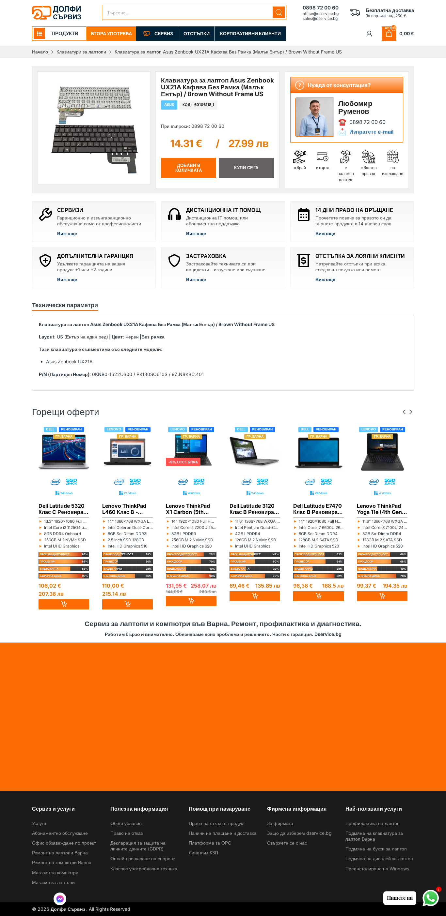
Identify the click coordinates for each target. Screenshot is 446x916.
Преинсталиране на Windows (377, 868)
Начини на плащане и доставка (222, 833)
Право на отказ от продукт (217, 823)
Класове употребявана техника (143, 868)
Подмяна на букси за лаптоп (376, 848)
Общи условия (126, 823)
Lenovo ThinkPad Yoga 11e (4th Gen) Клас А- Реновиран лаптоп (382, 509)
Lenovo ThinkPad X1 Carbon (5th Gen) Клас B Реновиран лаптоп (190, 509)
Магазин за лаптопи (53, 882)
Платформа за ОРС (210, 843)
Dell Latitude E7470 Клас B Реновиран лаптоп (317, 509)
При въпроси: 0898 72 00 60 (192, 125)
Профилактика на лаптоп (372, 823)
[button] (60, 900)
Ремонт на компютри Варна (61, 862)
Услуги (39, 823)
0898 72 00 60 (367, 122)
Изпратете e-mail (371, 131)
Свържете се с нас (287, 843)
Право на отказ (126, 833)
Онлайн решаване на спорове (142, 858)
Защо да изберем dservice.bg (299, 833)
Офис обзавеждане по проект (64, 843)
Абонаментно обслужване (60, 833)
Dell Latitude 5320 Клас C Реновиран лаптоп (63, 509)
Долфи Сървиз (68, 909)
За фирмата (280, 823)
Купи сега (246, 167)
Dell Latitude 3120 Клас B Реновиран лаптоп (253, 509)
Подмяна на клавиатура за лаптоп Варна (374, 836)
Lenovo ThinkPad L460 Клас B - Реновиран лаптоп (126, 509)
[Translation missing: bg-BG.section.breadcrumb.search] (279, 12)
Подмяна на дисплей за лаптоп (379, 858)
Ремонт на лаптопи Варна (60, 852)
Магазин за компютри (55, 872)
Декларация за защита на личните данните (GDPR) (138, 845)
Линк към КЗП (203, 852)
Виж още (67, 233)
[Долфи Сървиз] (56, 13)
